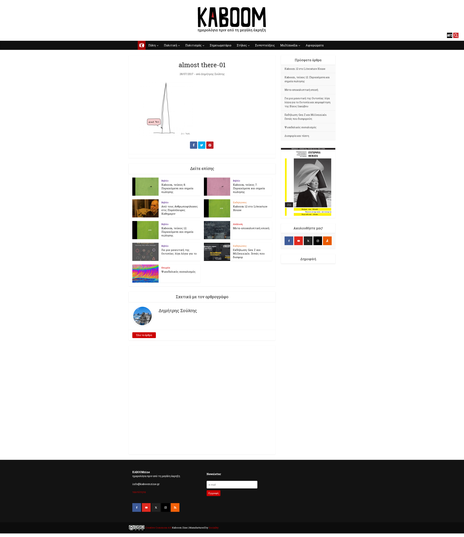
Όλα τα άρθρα (144, 335)
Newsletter (214, 474)
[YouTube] (298, 240)
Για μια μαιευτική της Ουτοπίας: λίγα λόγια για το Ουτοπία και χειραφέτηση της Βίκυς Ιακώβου (307, 102)
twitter (21, 35)
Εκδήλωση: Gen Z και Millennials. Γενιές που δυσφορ (249, 253)
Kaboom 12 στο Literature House (305, 68)
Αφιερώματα (315, 45)
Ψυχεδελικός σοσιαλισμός (178, 271)
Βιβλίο (165, 180)
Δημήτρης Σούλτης (213, 74)
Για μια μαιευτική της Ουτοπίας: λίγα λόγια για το (179, 251)
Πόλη (152, 45)
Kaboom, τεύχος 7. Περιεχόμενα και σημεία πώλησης (249, 188)
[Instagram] (317, 240)
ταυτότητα (139, 492)
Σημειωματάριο (220, 45)
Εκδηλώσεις (240, 202)
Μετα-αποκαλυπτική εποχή (251, 228)
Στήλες (242, 45)
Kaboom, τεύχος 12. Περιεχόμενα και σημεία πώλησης (177, 231)
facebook (8, 35)
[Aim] (327, 240)
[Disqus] (202, 399)
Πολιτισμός (193, 45)
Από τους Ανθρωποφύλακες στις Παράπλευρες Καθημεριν (179, 210)
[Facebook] (289, 240)
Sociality (213, 527)
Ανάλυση (238, 224)
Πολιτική (170, 45)
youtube (14, 35)
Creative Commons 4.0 (158, 527)
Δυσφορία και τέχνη (297, 136)
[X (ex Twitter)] (308, 240)
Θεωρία (165, 267)
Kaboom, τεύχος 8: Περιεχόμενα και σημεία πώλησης (177, 188)
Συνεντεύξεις (265, 45)
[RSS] (175, 507)
